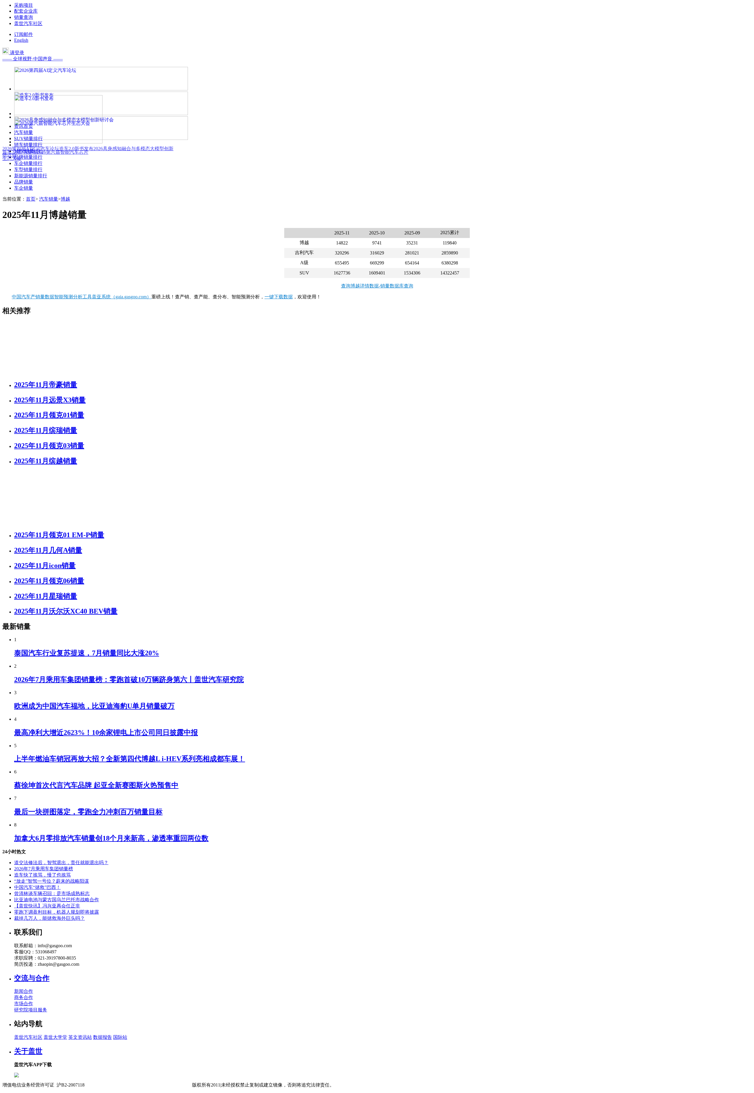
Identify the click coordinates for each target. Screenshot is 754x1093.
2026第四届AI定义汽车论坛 (30, 148)
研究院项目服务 (30, 1009)
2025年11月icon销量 (45, 565)
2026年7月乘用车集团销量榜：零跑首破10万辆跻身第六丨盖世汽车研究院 (129, 679)
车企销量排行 (28, 163)
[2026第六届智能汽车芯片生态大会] (58, 141)
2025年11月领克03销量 (49, 445)
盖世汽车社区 (28, 23)
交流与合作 (31, 978)
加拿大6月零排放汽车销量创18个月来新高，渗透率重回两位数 (111, 838)
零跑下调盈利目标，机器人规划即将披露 (56, 912)
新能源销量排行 (30, 175)
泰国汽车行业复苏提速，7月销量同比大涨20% (86, 653)
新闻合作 (23, 991)
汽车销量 (23, 132)
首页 (30, 198)
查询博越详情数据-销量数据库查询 (377, 285)
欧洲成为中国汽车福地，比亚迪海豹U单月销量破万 (94, 706)
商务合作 (23, 997)
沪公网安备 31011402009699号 (161, 1084)
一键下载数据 (278, 296)
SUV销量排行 (28, 138)
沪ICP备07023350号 (109, 1084)
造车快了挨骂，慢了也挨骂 (42, 874)
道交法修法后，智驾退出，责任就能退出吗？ (61, 862)
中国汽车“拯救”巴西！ (37, 887)
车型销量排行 (28, 169)
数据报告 (102, 1037)
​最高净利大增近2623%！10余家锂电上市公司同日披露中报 (106, 732)
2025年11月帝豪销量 (45, 384)
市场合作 (23, 1003)
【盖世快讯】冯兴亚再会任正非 (47, 905)
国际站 (120, 1037)
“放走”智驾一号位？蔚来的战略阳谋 (51, 881)
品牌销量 (23, 181)
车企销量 (23, 188)
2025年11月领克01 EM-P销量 (59, 535)
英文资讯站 (80, 1037)
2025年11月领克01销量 (49, 415)
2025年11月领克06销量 (49, 581)
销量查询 (23, 17)
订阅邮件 (23, 34)
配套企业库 (26, 11)
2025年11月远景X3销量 (50, 400)
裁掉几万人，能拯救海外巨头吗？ (49, 918)
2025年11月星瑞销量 (45, 596)
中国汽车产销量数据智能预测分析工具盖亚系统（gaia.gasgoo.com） (81, 296)
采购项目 (23, 5)
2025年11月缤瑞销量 (45, 430)
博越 (65, 198)
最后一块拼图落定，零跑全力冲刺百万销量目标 (88, 812)
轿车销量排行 (28, 144)
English (21, 40)
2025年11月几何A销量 (48, 550)
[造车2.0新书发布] (58, 117)
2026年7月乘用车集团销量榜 (43, 868)
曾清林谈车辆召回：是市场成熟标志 (52, 893)
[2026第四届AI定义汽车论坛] (101, 88)
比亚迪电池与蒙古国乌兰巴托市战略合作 (56, 899)
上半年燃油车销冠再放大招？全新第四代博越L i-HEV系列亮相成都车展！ (129, 759)
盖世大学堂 (55, 1037)
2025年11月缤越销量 (45, 461)
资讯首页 (23, 126)
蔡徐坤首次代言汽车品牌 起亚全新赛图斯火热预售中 (96, 785)
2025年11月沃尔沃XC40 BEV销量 (66, 611)
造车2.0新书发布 (76, 148)
